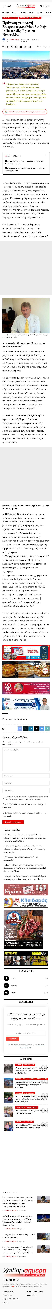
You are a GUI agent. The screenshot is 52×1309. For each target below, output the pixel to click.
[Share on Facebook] (7, 47)
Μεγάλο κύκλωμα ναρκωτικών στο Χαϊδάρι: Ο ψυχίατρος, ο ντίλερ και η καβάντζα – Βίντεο (18, 1249)
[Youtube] (26, 992)
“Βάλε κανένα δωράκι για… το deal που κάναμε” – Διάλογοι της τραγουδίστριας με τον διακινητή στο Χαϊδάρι (25, 837)
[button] (4, 6)
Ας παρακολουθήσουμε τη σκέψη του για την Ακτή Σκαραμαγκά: (24, 162)
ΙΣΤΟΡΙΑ (19, 1065)
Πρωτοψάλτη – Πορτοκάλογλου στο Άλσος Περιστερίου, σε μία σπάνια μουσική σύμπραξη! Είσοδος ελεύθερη (25, 867)
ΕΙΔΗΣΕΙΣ (6, 18)
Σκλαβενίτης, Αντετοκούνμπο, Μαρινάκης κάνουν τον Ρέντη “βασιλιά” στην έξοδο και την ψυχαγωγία (24, 848)
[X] (7, 1280)
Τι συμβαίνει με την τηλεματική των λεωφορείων (18, 1236)
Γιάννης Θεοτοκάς (20, 719)
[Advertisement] (26, 268)
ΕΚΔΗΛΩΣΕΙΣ (20, 1122)
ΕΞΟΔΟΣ (30, 1122)
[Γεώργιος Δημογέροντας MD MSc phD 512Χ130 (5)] (26, 703)
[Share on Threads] (16, 47)
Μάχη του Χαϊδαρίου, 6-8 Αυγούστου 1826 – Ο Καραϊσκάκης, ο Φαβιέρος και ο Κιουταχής (31, 1084)
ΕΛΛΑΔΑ (14, 18)
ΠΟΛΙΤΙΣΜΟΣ (20, 1107)
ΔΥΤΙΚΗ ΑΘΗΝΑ (21, 1079)
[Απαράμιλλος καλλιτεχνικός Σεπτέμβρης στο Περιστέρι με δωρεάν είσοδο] (8, 1126)
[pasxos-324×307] (23, 929)
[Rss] (18, 1280)
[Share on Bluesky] (21, 47)
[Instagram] (26, 985)
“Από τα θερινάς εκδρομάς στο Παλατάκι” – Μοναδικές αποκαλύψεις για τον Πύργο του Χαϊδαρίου (31, 1070)
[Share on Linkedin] (30, 728)
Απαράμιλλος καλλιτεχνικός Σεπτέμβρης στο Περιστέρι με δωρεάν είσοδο (31, 1126)
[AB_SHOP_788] (26, 652)
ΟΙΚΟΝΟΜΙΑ (24, 18)
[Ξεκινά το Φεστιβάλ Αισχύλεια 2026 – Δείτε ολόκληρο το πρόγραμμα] (8, 1111)
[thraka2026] (26, 889)
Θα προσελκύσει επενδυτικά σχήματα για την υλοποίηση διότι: (25, 169)
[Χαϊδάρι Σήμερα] (26, 6)
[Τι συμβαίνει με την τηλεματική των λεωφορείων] (43, 1236)
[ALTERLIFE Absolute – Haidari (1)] (26, 958)
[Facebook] (26, 978)
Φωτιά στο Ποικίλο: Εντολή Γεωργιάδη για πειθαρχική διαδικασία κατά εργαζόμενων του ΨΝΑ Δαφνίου (31, 1099)
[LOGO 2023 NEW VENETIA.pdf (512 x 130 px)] (26, 688)
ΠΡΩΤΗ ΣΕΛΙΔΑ (35, 18)
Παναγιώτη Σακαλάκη (35, 1286)
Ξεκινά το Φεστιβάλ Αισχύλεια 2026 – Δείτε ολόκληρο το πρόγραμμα (31, 1111)
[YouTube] (11, 1280)
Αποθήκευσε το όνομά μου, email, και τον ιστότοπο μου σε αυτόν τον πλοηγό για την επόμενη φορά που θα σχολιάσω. (26, 797)
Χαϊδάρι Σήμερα (14, 39)
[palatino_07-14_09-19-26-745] (26, 669)
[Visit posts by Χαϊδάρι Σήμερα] (3, 39)
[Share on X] (12, 47)
